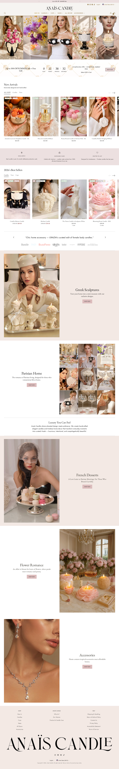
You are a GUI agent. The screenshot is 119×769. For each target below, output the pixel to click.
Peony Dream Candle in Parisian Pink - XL (73, 138)
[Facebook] (58, 755)
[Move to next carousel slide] (113, 92)
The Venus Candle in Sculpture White (73, 221)
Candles (19, 717)
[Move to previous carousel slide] (110, 93)
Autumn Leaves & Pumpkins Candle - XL (17, 138)
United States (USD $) (109, 4)
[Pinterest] (61, 755)
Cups (19, 720)
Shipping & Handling (94, 714)
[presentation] (17, 116)
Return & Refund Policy (94, 717)
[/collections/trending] (59, 37)
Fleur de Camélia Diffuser (45, 138)
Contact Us (94, 720)
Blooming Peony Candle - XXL (102, 221)
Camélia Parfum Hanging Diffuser (102, 138)
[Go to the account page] (110, 13)
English (98, 4)
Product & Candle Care (57, 720)
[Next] (80, 1)
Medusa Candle (45, 221)
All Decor (20, 726)
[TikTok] (64, 755)
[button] (25, 245)
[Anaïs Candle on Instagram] (90, 4)
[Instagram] (55, 755)
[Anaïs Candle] (59, 8)
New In (19, 714)
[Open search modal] (4, 13)
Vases (19, 723)
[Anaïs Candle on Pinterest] (92, 4)
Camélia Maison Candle (17, 221)
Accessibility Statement (93, 726)
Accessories (19, 729)
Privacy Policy (94, 723)
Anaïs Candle (50, 763)
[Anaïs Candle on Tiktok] (94, 4)
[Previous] (39, 1)
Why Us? (56, 714)
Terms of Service (94, 729)
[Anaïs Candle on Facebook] (88, 4)
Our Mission (56, 717)
